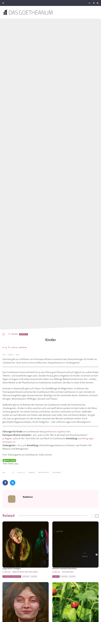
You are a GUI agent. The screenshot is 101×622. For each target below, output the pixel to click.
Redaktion (23, 347)
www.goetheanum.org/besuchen (55, 431)
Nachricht (23, 334)
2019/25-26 (21, 472)
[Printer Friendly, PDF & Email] (9, 460)
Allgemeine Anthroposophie (11, 576)
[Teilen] (5, 482)
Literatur (56, 576)
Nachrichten (44, 472)
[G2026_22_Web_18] (75, 544)
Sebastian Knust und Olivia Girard (24, 572)
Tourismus (57, 472)
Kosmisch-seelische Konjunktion (64, 569)
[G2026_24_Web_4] (25, 544)
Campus (32, 472)
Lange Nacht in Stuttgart (11, 569)
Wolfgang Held (68, 572)
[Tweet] (12, 482)
